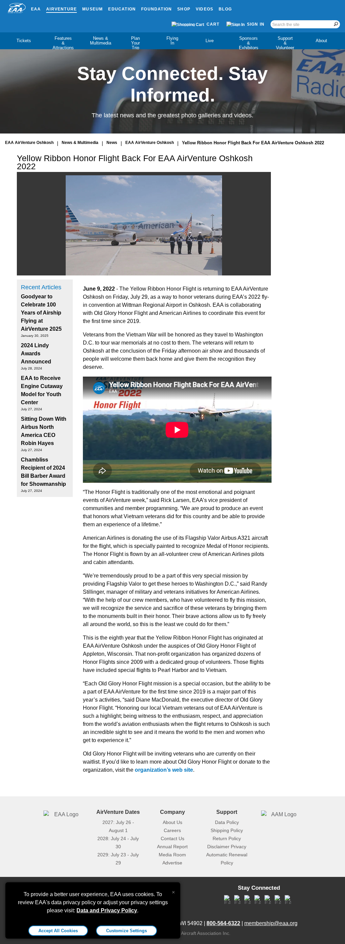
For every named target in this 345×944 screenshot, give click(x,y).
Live (210, 40)
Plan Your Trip (135, 43)
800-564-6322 (223, 923)
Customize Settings (126, 930)
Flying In (172, 41)
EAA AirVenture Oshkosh (29, 142)
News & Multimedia (100, 41)
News (111, 142)
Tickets (24, 40)
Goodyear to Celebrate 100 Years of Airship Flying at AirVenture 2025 (41, 313)
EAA (36, 9)
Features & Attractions (63, 43)
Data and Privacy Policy (106, 910)
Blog (225, 9)
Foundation (156, 9)
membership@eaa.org (270, 923)
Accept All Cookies (58, 930)
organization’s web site (164, 770)
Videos (204, 9)
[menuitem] (23, 40)
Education (122, 9)
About (321, 40)
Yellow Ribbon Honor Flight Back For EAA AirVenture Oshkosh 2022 (253, 142)
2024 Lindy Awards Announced (36, 353)
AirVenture (61, 9)
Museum (92, 9)
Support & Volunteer (285, 43)
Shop (183, 9)
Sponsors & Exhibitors (248, 43)
